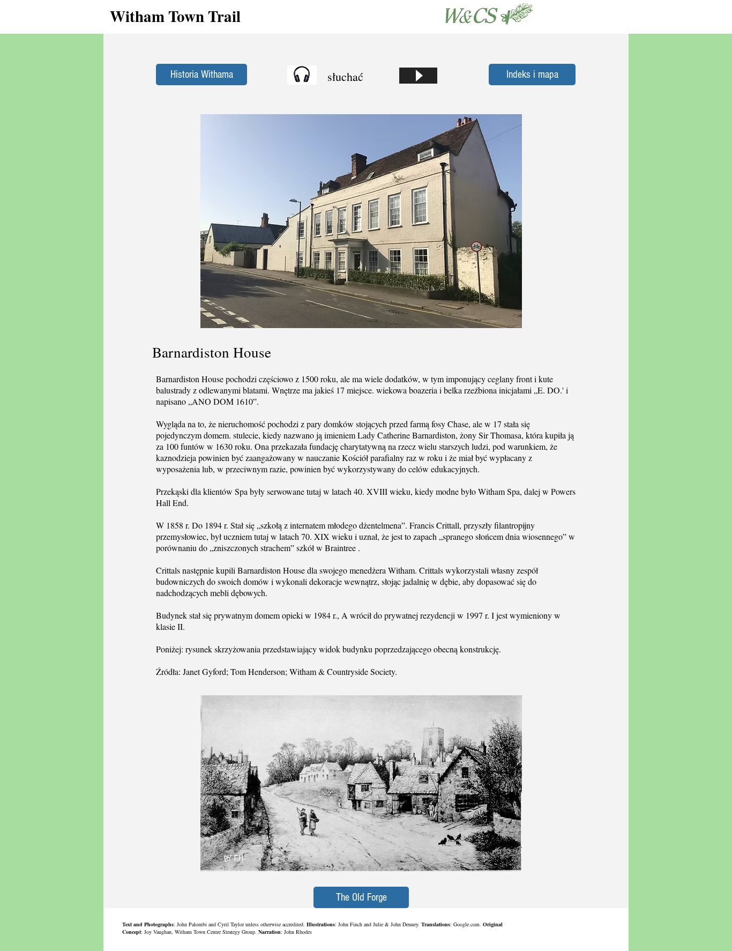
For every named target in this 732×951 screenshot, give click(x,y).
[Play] (418, 76)
